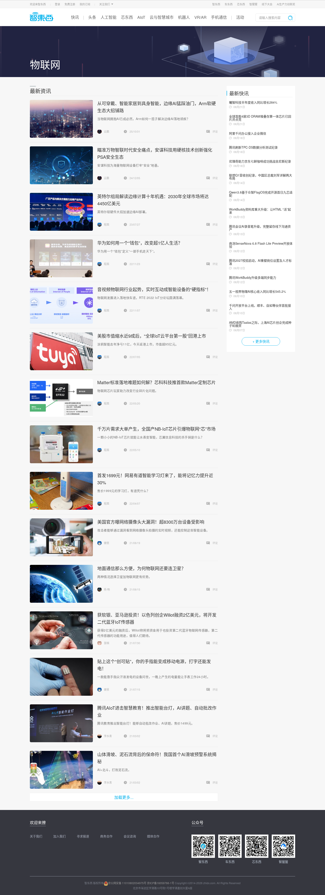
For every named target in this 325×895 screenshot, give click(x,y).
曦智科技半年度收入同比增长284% (253, 102)
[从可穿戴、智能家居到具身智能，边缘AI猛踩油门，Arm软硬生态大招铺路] (61, 119)
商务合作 (106, 836)
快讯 (75, 17)
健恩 (106, 543)
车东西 (229, 4)
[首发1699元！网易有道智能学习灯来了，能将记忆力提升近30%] (61, 491)
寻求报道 (83, 836)
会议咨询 (130, 836)
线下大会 (267, 4)
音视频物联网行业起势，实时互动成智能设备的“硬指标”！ (154, 289)
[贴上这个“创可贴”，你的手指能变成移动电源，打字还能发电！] (61, 677)
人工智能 (109, 17)
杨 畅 (107, 589)
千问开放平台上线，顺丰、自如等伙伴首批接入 (260, 307)
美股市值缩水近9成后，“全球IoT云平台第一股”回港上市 (151, 336)
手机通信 (219, 17)
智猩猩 (253, 4)
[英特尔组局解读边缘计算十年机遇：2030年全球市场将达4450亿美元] (61, 212)
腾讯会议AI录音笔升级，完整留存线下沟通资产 (260, 228)
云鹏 (106, 131)
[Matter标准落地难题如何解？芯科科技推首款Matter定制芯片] (61, 398)
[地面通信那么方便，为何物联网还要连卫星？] (61, 584)
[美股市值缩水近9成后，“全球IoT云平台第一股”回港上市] (61, 351)
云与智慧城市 (162, 17)
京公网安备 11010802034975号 (127, 883)
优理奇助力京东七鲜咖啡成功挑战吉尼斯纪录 (260, 161)
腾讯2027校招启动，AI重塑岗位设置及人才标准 (260, 262)
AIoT (141, 17)
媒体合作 (153, 836)
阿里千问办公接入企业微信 (247, 133)
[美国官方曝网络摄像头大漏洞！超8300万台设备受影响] (61, 537)
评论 (215, 131)
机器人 (184, 17)
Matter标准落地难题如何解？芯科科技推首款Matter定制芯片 (156, 382)
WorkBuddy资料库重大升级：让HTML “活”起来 (260, 211)
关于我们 (36, 836)
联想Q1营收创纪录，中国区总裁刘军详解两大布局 (260, 177)
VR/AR (200, 17)
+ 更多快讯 (261, 341)
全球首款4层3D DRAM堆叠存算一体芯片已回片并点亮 (260, 118)
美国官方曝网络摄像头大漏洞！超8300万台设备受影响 (150, 522)
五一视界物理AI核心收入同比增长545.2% (257, 291)
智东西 (216, 4)
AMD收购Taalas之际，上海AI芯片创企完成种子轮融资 (260, 324)
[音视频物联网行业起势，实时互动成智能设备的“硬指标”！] (61, 305)
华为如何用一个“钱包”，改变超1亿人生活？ (139, 243)
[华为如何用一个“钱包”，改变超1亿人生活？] (61, 258)
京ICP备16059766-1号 (160, 883)
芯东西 (241, 4)
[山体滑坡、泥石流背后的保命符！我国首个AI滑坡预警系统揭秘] (61, 770)
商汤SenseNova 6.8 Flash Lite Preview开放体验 (260, 245)
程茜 (106, 224)
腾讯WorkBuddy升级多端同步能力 (252, 277)
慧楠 (106, 643)
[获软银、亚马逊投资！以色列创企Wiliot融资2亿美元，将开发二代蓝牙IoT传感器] (61, 630)
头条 (92, 17)
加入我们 (59, 836)
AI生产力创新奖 (286, 4)
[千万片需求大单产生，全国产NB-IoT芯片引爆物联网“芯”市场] (61, 444)
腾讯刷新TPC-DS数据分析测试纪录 (253, 147)
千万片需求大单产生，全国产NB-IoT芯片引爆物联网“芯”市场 (156, 429)
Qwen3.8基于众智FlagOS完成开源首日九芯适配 (260, 194)
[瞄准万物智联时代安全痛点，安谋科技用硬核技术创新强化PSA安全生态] (61, 165)
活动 (240, 17)
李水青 (108, 736)
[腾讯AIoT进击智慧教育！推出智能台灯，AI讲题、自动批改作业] (61, 723)
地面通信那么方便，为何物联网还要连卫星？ (141, 568)
